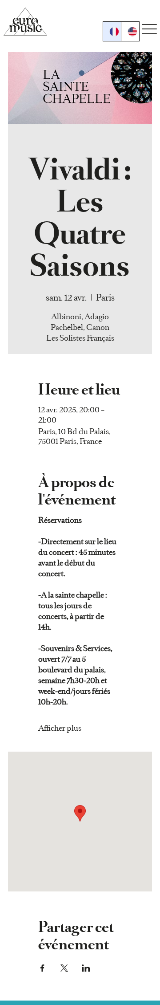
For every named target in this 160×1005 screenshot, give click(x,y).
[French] (112, 31)
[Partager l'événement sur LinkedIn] (86, 968)
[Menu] (149, 29)
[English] (130, 31)
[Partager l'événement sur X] (64, 968)
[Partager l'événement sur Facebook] (42, 968)
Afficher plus (59, 728)
